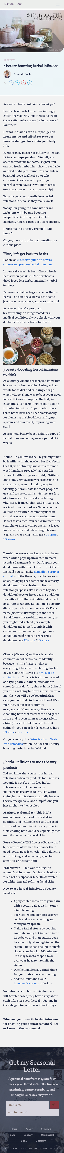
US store (51, 534)
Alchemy (9, 60)
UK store (9, 539)
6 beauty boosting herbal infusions (31, 66)
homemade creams (26, 983)
